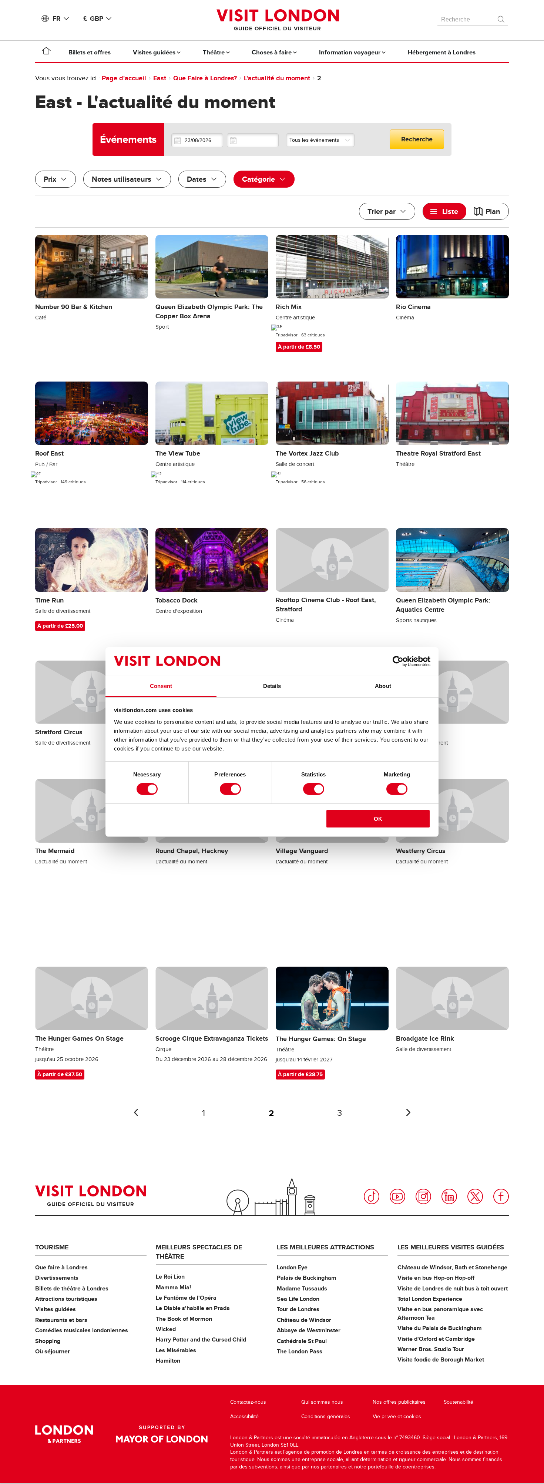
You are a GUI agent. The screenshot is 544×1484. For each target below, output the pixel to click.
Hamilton (168, 1360)
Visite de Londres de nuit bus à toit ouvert (452, 1288)
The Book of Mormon (184, 1319)
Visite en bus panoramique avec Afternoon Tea (440, 1313)
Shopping (47, 1341)
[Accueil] (46, 52)
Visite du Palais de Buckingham (439, 1328)
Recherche (417, 139)
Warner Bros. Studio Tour (430, 1349)
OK (378, 819)
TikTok (371, 1196)
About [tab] (383, 686)
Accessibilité (244, 1416)
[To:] (253, 140)
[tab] (444, 211)
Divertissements (56, 1277)
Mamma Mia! (173, 1287)
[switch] (230, 789)
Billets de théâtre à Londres (71, 1288)
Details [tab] (272, 686)
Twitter (475, 1196)
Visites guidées (55, 1309)
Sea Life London (298, 1299)
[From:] (197, 140)
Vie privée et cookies (397, 1416)
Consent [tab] (161, 686)
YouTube (397, 1196)
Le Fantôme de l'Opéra (186, 1297)
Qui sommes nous (322, 1402)
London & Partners (64, 1434)
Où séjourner (52, 1351)
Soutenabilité (458, 1402)
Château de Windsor (304, 1320)
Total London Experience (429, 1299)
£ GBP (93, 18)
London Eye (292, 1267)
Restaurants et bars (61, 1320)
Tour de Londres (298, 1309)
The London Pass (299, 1351)
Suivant (408, 1112)
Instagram (423, 1196)
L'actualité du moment (277, 78)
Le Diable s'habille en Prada (193, 1308)
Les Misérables (176, 1350)
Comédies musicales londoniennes (81, 1330)
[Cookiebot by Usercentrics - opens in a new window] (398, 661)
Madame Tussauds (302, 1288)
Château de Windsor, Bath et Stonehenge (452, 1267)
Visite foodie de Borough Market (440, 1359)
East (159, 78)
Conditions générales (325, 1416)
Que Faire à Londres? (205, 78)
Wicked (166, 1329)
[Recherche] (501, 17)
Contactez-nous (248, 1402)
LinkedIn (449, 1196)
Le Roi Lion (170, 1276)
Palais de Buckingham (306, 1277)
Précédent (135, 1112)
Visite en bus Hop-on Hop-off (435, 1277)
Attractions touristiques (66, 1299)
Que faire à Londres (61, 1267)
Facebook (501, 1196)
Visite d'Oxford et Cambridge (436, 1338)
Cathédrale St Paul (302, 1341)
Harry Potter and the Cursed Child (201, 1339)
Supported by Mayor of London (161, 1434)
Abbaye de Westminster (308, 1330)
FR (57, 18)
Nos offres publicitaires (399, 1402)
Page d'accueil (124, 78)
